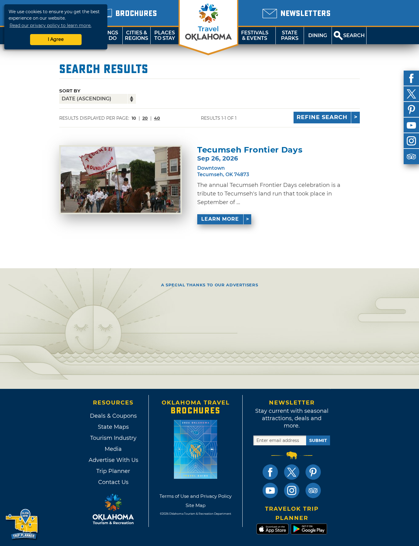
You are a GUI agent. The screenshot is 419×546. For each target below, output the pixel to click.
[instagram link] (291, 490)
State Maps (113, 427)
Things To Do (108, 35)
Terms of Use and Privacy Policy (196, 496)
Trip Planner (113, 471)
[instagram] (411, 141)
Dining (317, 35)
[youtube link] (270, 490)
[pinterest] (411, 109)
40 (157, 118)
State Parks (289, 35)
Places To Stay (164, 35)
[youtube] (411, 125)
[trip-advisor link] (313, 490)
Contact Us (113, 482)
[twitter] (411, 94)
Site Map (196, 505)
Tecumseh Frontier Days (249, 150)
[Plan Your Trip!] (22, 524)
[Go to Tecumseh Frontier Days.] (120, 179)
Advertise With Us (113, 460)
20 (145, 118)
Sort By (69, 90)
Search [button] (354, 35)
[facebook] (411, 78)
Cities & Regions (136, 35)
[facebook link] (270, 472)
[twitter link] (291, 472)
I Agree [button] (56, 39)
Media (113, 449)
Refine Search (322, 117)
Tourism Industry (113, 438)
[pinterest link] (313, 472)
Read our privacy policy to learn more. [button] (50, 25)
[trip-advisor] (411, 156)
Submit (318, 440)
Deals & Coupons (113, 415)
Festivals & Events (254, 35)
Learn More (220, 219)
